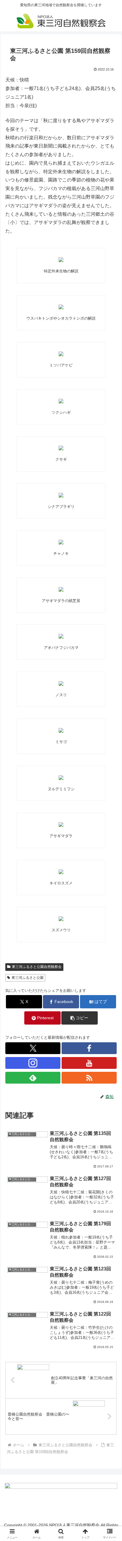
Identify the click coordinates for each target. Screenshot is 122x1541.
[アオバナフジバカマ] (61, 636)
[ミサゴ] (61, 730)
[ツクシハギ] (61, 401)
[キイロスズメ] (61, 871)
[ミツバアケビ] (61, 353)
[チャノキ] (61, 542)
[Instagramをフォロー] (32, 1063)
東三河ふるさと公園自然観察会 (37, 967)
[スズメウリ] (61, 918)
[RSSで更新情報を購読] (89, 1078)
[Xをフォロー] (32, 1048)
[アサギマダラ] (61, 824)
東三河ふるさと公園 (28, 978)
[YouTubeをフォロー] (89, 1063)
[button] (110, 1025)
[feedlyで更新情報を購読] (32, 1078)
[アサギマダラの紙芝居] (61, 589)
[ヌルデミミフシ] (61, 777)
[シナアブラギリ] (61, 495)
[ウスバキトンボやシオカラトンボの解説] (61, 307)
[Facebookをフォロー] (89, 1048)
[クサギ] (61, 448)
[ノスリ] (61, 683)
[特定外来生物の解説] (61, 259)
